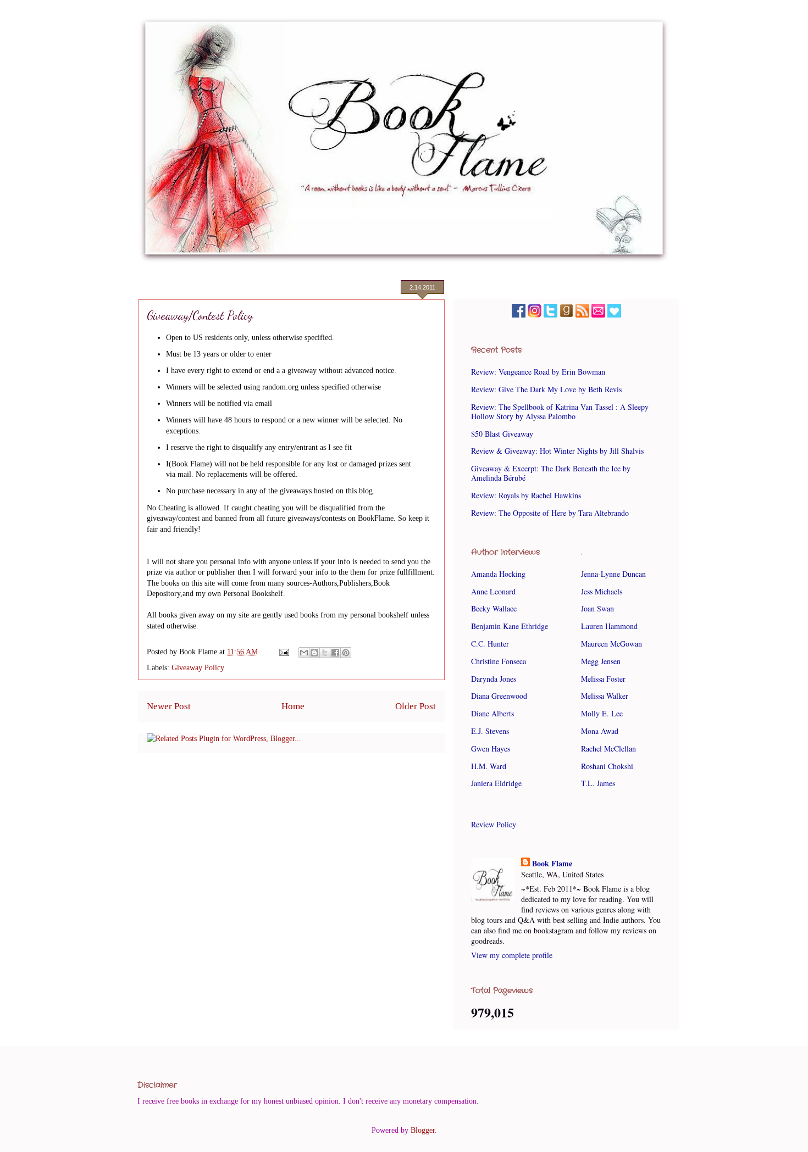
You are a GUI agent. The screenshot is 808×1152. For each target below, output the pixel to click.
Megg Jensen (601, 661)
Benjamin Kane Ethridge (509, 626)
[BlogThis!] (314, 652)
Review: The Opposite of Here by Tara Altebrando (550, 513)
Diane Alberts (492, 713)
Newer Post (169, 706)
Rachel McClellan (608, 748)
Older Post (415, 706)
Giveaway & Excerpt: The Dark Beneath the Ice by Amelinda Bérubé (550, 473)
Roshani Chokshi (607, 766)
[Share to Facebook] (335, 652)
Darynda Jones (493, 679)
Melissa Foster (603, 679)
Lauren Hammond (609, 626)
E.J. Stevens (490, 731)
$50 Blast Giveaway (502, 433)
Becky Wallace (494, 608)
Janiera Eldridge (496, 783)
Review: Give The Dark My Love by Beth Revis (546, 389)
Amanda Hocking (498, 574)
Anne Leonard (493, 591)
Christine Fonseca (498, 661)
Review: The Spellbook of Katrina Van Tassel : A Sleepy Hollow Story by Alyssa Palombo (560, 411)
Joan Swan (597, 608)
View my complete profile (511, 955)
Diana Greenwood (499, 696)
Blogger (423, 1130)
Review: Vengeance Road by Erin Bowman (538, 371)
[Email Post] (283, 652)
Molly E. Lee (602, 713)
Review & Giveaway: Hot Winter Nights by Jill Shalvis (557, 451)
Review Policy (493, 824)
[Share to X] (324, 652)
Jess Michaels (601, 591)
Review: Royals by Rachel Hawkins (526, 495)
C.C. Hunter (490, 643)
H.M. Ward (488, 766)
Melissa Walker (604, 696)
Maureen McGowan (611, 643)
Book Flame (552, 863)
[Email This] (303, 652)
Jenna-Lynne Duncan (613, 574)
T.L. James (598, 783)
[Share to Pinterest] (345, 652)
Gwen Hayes (490, 748)
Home (293, 706)
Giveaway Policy (197, 668)
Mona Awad (599, 731)
